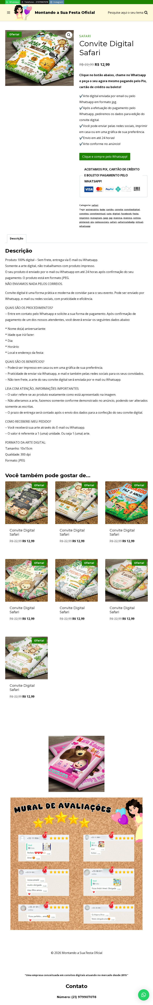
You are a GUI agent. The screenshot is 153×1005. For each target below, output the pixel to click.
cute (109, 213)
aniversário (92, 209)
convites (84, 213)
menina (117, 217)
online (136, 217)
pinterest (84, 222)
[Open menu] (8, 13)
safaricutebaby (126, 222)
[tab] (16, 238)
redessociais (102, 222)
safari (85, 36)
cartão (110, 209)
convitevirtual (97, 213)
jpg (110, 217)
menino (127, 217)
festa (135, 213)
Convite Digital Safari (22, 532)
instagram (96, 217)
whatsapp (84, 226)
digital (116, 213)
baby (102, 209)
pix (92, 222)
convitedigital (132, 209)
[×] (143, 995)
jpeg (105, 217)
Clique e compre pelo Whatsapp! (104, 157)
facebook (126, 213)
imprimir (84, 217)
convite (119, 209)
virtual (139, 222)
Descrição (16, 238)
